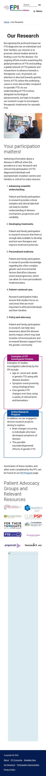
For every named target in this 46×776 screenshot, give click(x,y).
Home (6, 22)
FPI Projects (26, 473)
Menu (39, 11)
